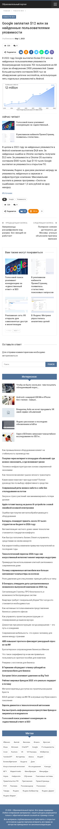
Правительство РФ (10, 781)
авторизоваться (10, 356)
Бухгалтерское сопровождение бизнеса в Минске (25, 649)
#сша (5, 747)
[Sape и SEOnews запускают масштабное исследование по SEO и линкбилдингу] (8, 437)
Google (11, 199)
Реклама (13, 786)
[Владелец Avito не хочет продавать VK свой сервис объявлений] (8, 412)
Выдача (23, 762)
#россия (46, 742)
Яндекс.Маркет (9, 796)
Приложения (27, 781)
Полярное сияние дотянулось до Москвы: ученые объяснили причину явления (46, 233)
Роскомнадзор (27, 786)
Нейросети (16, 776)
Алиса (31, 757)
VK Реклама (32, 752)
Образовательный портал (14, 4)
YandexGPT (7, 757)
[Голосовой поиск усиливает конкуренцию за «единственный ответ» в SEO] (8, 125)
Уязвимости (21, 199)
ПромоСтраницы (42, 781)
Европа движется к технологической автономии (26, 705)
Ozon (5, 752)
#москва (26, 742)
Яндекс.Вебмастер (30, 791)
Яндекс (16, 791)
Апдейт (40, 757)
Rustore (14, 752)
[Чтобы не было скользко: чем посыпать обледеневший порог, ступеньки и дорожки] (8, 388)
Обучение (28, 776)
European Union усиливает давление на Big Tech (25, 676)
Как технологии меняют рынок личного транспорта (26, 475)
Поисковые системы (44, 776)
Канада (47, 767)
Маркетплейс (15, 771)
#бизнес (6, 742)
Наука (5, 776)
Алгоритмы (20, 757)
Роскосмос (41, 786)
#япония (14, 747)
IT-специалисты (47, 747)
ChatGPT (25, 747)
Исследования (34, 767)
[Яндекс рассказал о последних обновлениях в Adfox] (8, 425)
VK (22, 752)
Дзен (33, 762)
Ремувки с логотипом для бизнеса (18, 662)
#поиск (37, 742)
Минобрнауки (30, 771)
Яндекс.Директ (48, 791)
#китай (16, 742)
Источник (7, 193)
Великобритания (10, 762)
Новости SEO (9, 17)
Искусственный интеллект (14, 767)
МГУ (5, 771)
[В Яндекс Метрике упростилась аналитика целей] (42, 305)
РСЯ (5, 786)
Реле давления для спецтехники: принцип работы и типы (29, 579)
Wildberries (44, 752)
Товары (6, 791)
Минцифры (43, 771)
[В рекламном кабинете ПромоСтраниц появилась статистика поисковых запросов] (8, 137)
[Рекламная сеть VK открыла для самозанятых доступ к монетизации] (16, 305)
